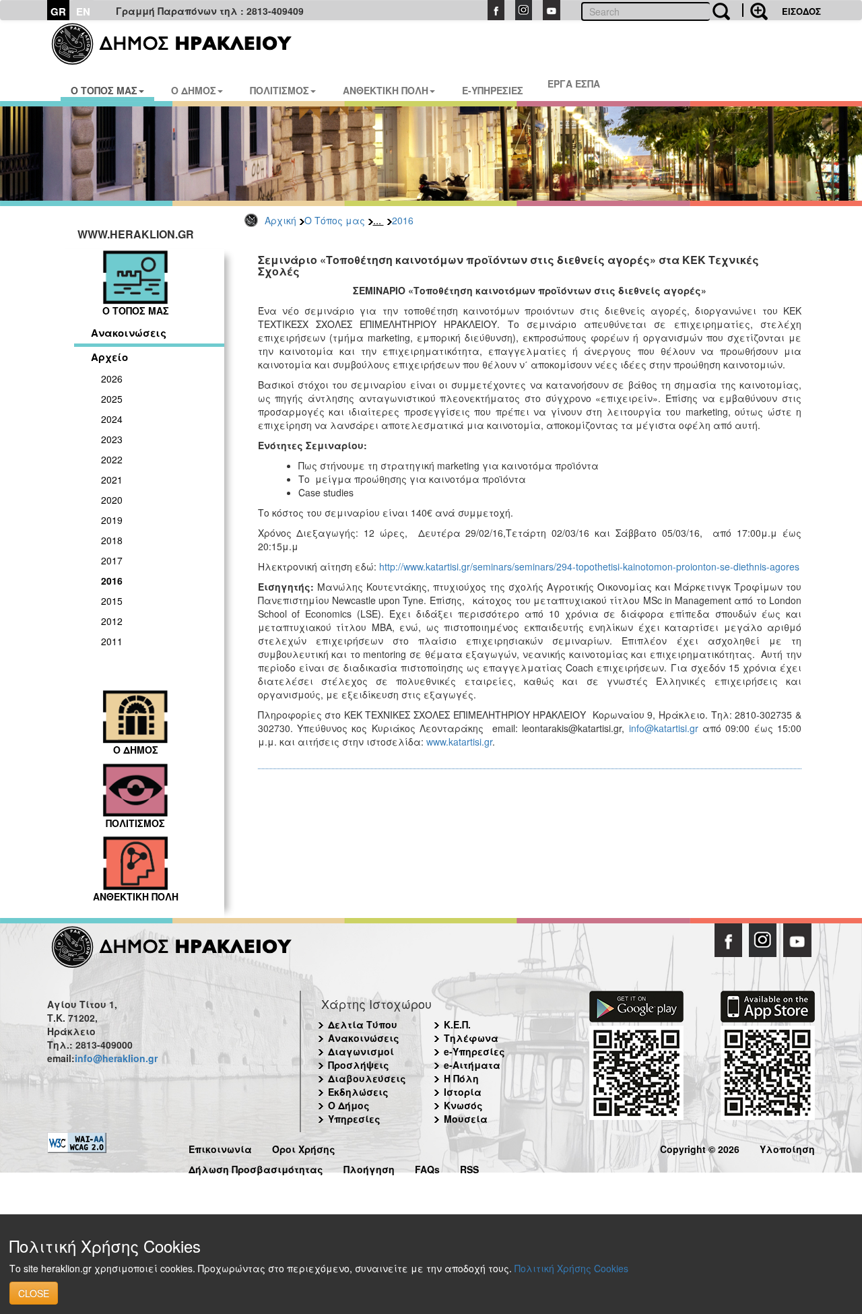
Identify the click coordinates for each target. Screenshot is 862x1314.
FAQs (427, 1167)
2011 (112, 641)
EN (83, 11)
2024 (112, 419)
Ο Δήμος (349, 1105)
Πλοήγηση (369, 1167)
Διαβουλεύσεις (367, 1078)
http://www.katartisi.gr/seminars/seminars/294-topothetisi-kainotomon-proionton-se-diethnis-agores (589, 566)
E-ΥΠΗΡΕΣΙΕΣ (492, 90)
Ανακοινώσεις (128, 332)
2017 (112, 560)
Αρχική (280, 220)
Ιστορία (463, 1091)
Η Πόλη (461, 1078)
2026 (112, 378)
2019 (112, 520)
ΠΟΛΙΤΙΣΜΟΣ (279, 90)
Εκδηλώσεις (358, 1091)
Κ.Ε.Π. (457, 1024)
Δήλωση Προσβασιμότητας (256, 1167)
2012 (112, 621)
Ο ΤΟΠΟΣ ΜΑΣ (104, 90)
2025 (112, 398)
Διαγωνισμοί (361, 1051)
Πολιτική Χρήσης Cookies (571, 1268)
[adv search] (755, 10)
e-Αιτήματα (472, 1065)
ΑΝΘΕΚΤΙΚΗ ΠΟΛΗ (385, 90)
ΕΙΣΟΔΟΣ (801, 11)
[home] (180, 43)
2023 (112, 439)
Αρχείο (109, 357)
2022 (112, 459)
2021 (112, 479)
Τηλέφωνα (471, 1038)
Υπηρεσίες (354, 1118)
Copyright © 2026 (699, 1147)
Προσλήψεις (358, 1065)
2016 (402, 220)
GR (58, 11)
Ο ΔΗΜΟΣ (193, 90)
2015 (112, 600)
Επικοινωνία (220, 1147)
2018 (112, 540)
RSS (469, 1167)
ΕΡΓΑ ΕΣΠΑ (574, 83)
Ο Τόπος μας (334, 220)
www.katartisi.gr (459, 741)
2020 (112, 499)
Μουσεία (466, 1118)
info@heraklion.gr (116, 1058)
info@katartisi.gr (663, 728)
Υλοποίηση (787, 1147)
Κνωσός (463, 1105)
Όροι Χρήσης (303, 1147)
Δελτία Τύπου (362, 1024)
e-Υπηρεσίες (474, 1051)
